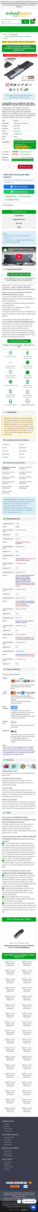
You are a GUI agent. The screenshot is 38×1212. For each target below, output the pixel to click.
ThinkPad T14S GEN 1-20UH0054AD (8, 477)
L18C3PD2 (5, 451)
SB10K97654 (22, 448)
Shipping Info (8, 1151)
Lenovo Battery (13, 34)
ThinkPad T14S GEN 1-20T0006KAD (26, 473)
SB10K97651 (5, 444)
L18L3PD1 (22, 457)
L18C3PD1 (5, 457)
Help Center (7, 1162)
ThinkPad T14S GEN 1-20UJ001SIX (26, 482)
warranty (6, 1126)
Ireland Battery (18, 1193)
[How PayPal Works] (24, 1186)
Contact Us (7, 1164)
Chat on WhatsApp (20, 192)
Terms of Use (8, 1128)
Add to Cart (26, 167)
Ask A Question (8, 205)
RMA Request (8, 1144)
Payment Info (8, 1153)
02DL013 (21, 444)
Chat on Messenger (20, 187)
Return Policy (8, 1142)
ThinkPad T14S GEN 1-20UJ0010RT (26, 477)
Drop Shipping (8, 1155)
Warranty (19, 223)
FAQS (19, 227)
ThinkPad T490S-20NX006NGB (24, 487)
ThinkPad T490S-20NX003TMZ (7, 487)
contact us (30, 430)
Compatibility (19, 215)
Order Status (7, 1140)
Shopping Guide (9, 1137)
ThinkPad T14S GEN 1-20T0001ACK (26, 468)
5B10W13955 (23, 451)
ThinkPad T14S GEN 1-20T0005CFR (8, 473)
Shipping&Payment (19, 219)
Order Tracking (8, 1166)
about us (7, 1124)
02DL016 (4, 448)
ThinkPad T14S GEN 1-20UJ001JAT (8, 482)
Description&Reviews (19, 211)
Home (5, 34)
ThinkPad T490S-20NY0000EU (7, 492)
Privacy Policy (8, 1131)
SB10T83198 (5, 454)
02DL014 (21, 454)
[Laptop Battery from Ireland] (19, 16)
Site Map (6, 1169)
